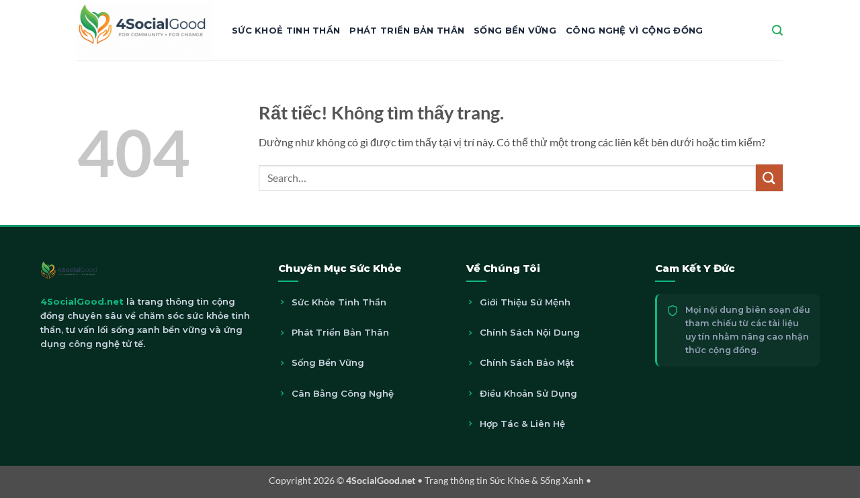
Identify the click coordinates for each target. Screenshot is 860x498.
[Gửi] (769, 177)
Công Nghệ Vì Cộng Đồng (634, 30)
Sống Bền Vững (515, 30)
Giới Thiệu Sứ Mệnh (525, 302)
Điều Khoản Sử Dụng (528, 393)
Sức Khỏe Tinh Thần (339, 302)
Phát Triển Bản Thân (406, 30)
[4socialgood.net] (144, 30)
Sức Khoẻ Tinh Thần (286, 30)
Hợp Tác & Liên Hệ (522, 423)
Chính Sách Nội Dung (530, 332)
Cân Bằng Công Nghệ (343, 393)
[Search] (777, 30)
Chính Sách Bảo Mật (527, 362)
